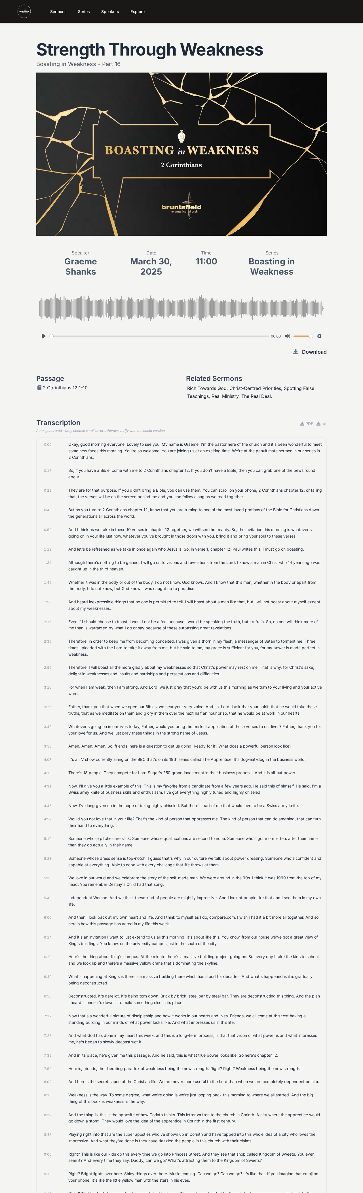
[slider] (159, 336)
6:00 (48, 917)
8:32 (48, 1115)
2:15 (48, 622)
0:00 (48, 444)
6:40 (48, 977)
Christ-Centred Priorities (255, 388)
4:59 (48, 819)
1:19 (48, 549)
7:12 (48, 1016)
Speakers (110, 11)
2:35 (48, 641)
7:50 (48, 1069)
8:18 (48, 1095)
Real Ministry (225, 396)
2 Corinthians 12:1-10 (65, 387)
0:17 (48, 470)
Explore (137, 11)
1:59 (48, 602)
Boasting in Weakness (272, 266)
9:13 (48, 1174)
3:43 (48, 727)
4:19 (48, 773)
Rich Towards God (207, 388)
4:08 (48, 759)
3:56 (48, 746)
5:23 (48, 858)
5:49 (48, 898)
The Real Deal (256, 396)
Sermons (58, 11)
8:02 (48, 1082)
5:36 (48, 878)
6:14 (48, 937)
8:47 (48, 1134)
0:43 (48, 510)
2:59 (48, 667)
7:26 (48, 1035)
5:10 (48, 839)
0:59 (48, 530)
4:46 (48, 806)
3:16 (48, 687)
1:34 (48, 563)
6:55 (48, 996)
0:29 (48, 490)
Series (84, 11)
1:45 (48, 582)
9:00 (48, 1154)
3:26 (48, 707)
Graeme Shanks (80, 266)
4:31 (48, 786)
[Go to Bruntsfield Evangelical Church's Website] (19, 11)
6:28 (48, 957)
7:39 (48, 1055)
